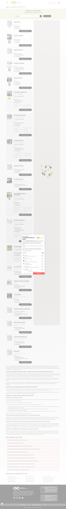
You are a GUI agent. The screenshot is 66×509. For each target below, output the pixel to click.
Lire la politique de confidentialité (26, 250)
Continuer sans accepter (27, 273)
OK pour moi (39, 273)
